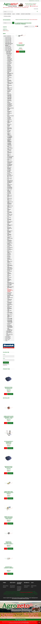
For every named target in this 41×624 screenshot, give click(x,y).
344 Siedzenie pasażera (9, 249)
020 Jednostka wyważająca (9, 80)
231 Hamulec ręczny (9, 173)
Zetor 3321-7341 (8, 47)
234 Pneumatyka (9, 178)
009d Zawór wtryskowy (9, 69)
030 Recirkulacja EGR (9, 85)
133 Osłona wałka (9, 120)
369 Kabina (9, 263)
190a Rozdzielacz (9, 159)
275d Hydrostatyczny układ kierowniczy (10, 206)
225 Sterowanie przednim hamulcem (9, 168)
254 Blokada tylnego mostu (9, 187)
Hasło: (4, 358)
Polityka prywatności (27, 585)
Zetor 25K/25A (7, 337)
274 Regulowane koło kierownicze (9, 198)
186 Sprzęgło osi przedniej (9, 158)
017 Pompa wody (9, 78)
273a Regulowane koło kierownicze (9, 195)
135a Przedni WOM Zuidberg (9, 122)
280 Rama (9, 217)
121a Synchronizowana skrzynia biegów (10, 108)
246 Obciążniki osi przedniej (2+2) (9, 222)
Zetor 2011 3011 (8, 37)
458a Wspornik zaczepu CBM (9, 329)
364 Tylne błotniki (9, 256)
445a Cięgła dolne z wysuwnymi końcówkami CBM (9, 308)
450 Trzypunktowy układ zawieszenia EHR (9, 316)
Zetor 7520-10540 (8, 49)
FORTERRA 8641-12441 (8, 52)
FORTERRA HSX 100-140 (9, 335)
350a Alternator (9, 275)
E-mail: (4, 354)
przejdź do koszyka (6, 30)
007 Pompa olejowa (9, 64)
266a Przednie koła (9, 214)
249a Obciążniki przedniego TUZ (9, 234)
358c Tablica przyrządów (9, 284)
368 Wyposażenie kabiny (9, 261)
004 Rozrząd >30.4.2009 (9, 59)
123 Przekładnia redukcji (9, 111)
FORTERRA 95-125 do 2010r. (9, 53)
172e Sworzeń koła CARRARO (9, 149)
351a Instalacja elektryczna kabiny (9, 279)
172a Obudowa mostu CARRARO (9, 134)
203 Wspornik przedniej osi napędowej (9, 165)
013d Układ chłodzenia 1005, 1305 (9, 98)
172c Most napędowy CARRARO (9, 144)
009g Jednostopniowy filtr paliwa (10, 73)
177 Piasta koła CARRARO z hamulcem (9, 151)
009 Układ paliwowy (9, 65)
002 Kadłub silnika (9, 55)
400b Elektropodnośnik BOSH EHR (10, 287)
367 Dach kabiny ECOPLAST (9, 259)
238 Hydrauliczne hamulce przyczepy (9, 185)
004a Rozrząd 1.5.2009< (9, 61)
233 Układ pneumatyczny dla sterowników (9, 175)
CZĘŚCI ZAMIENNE (7, 36)
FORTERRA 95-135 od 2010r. (9, 331)
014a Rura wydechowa (9, 100)
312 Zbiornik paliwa (9, 246)
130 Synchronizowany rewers (10, 116)
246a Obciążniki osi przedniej (9, 225)
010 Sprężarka (9, 93)
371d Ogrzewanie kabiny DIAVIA (9, 265)
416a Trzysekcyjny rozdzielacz (9, 299)
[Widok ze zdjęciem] (36, 26)
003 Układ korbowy (9, 57)
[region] (8, 346)
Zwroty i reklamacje (5, 585)
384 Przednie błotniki (9, 269)
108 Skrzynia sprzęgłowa (9, 104)
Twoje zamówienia (12, 585)
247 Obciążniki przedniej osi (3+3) (9, 227)
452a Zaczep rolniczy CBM (9, 318)
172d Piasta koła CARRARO (9, 146)
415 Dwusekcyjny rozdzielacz (9, 302)
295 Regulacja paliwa (9, 209)
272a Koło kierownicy (9, 193)
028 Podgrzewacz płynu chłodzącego (9, 88)
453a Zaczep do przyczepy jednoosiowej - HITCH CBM (9, 321)
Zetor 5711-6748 (8, 38)
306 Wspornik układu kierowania (9, 244)
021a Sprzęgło (8, 102)
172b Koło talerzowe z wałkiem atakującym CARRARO (9, 140)
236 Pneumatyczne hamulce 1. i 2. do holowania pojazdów (10, 181)
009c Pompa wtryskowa (9, 67)
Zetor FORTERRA (8, 50)
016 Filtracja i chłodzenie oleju (9, 76)
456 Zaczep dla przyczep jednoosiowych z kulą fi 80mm (10, 326)
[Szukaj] (37, 11)
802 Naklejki (9, 271)
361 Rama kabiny (9, 255)
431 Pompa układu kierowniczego (9, 237)
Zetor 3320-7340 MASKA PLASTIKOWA (8, 45)
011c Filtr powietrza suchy (9, 91)
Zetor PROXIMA (8, 48)
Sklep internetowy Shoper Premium (20, 617)
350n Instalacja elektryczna (9, 273)
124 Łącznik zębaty (9, 113)
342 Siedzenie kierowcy (9, 248)
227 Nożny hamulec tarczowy (9, 171)
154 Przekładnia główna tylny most (9, 128)
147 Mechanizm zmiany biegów (9, 124)
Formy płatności (19, 586)
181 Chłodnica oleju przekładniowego (10, 155)
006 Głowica (9, 62)
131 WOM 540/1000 (9, 118)
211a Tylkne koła (9, 216)
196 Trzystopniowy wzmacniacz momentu (9, 162)
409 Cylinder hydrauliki (9, 293)
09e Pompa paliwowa (9, 71)
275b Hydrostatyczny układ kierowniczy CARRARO (10, 203)
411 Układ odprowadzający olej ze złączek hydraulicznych (10, 296)
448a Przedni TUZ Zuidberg (9, 312)
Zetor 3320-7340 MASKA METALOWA (9, 43)
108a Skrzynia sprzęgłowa (9, 106)
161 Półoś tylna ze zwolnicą (9, 131)
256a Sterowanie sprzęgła (9, 191)
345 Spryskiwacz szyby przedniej (9, 252)
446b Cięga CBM (9, 311)
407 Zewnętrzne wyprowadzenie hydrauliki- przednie (10, 290)
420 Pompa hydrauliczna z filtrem (9, 304)
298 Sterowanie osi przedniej (9, 212)
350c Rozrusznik (9, 277)
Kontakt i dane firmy (33, 585)
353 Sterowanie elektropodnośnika (10, 282)
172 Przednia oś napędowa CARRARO (9, 137)
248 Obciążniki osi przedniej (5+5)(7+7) (9, 231)
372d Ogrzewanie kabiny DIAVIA (9, 267)
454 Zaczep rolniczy (9, 324)
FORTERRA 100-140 (9, 333)
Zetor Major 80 (7, 336)
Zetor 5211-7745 (8, 41)
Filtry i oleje (7, 339)
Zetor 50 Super (8, 338)
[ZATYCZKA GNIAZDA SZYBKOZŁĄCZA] (20, 36)
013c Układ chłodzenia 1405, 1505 (9, 95)
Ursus (6, 340)
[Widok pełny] (37, 26)
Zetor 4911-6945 (8, 39)
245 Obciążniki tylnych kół (9, 219)
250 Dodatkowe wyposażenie (9, 240)
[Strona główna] (20, 5)
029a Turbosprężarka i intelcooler (10, 83)
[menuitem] (7, 14)
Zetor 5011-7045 (8, 40)
